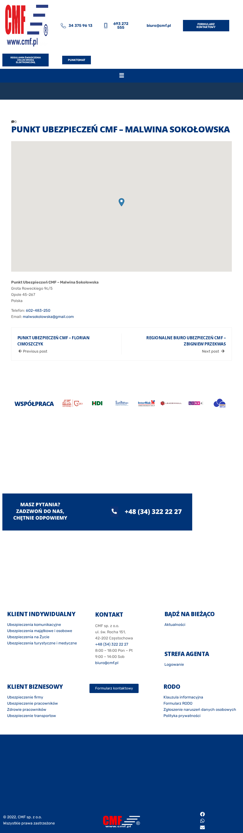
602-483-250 (38, 310)
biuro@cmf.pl (106, 663)
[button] (121, 75)
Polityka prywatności (182, 715)
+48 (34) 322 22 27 (111, 644)
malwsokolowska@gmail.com (48, 316)
